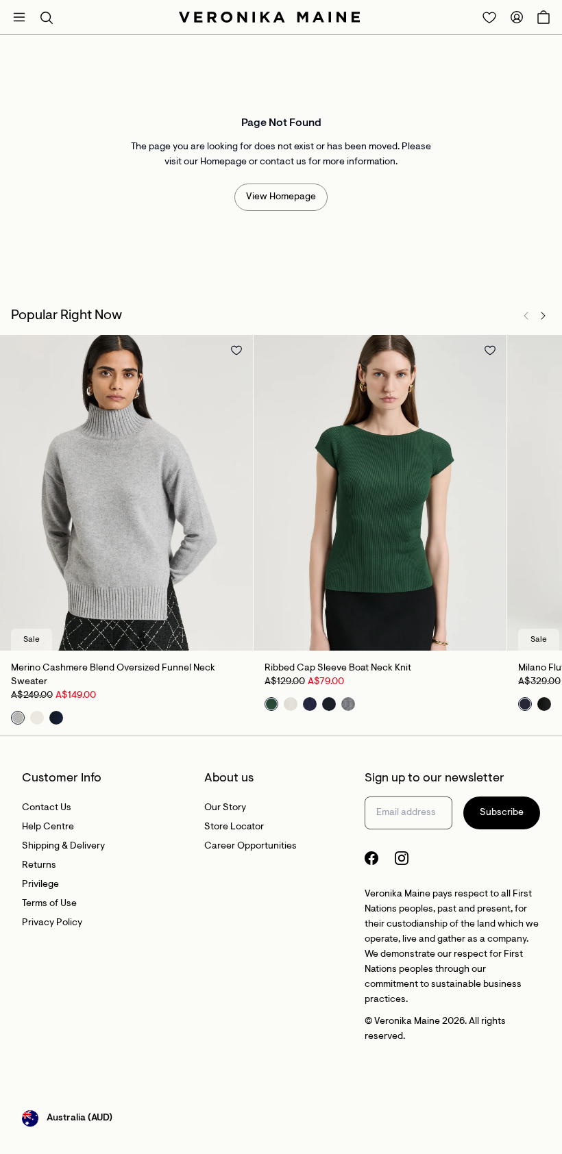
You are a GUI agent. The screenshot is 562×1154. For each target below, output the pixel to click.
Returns (39, 865)
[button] (46, 17)
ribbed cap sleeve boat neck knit (338, 668)
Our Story (225, 808)
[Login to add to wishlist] (236, 350)
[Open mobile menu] (19, 17)
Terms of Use (49, 904)
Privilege (40, 885)
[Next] (543, 316)
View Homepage (281, 197)
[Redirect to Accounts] (517, 17)
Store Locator (234, 827)
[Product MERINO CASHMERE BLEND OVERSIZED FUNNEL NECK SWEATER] (126, 493)
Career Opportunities (250, 846)
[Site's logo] (269, 17)
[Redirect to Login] (489, 17)
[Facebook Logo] (371, 858)
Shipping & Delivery (63, 846)
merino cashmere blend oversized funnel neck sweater (113, 675)
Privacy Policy (52, 923)
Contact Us (46, 808)
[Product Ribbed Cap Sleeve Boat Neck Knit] (380, 493)
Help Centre (48, 827)
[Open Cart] (543, 17)
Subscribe (502, 813)
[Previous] (526, 316)
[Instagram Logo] (401, 858)
